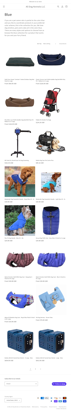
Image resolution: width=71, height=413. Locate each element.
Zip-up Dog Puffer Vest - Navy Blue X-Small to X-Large (50, 238)
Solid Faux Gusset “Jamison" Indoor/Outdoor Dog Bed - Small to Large (20, 80)
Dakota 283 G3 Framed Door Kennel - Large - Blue (49, 358)
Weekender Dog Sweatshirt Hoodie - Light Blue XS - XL (50, 199)
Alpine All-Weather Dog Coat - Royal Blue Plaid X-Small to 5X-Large (20, 318)
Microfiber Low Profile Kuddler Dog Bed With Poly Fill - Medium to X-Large (19, 120)
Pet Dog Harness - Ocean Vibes (44, 317)
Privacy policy (43, 406)
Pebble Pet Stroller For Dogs (43, 120)
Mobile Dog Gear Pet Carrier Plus (44, 160)
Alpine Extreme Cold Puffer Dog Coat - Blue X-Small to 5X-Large (50, 277)
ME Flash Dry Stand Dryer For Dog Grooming (17, 160)
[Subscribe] (36, 384)
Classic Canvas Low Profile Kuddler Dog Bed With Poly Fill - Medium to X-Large (50, 80)
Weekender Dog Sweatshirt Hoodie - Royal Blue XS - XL (19, 199)
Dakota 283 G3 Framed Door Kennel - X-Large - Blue (19, 358)
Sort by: (39, 43)
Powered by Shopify (25, 406)
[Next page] (40, 369)
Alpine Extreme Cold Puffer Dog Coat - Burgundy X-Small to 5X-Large (18, 277)
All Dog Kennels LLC (16, 406)
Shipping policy (62, 406)
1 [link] (30, 369)
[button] (4, 7)
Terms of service (53, 406)
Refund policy (35, 406)
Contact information (61, 408)
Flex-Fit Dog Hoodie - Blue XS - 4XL (14, 238)
